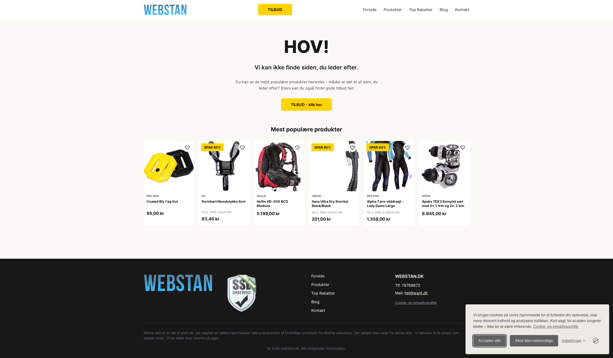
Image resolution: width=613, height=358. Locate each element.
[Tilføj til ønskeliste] (187, 147)
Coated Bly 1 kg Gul (162, 201)
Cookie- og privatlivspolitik (416, 303)
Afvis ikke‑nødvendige (534, 341)
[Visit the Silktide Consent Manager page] (596, 341)
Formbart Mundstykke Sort (223, 201)
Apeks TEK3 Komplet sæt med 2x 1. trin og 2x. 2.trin (443, 203)
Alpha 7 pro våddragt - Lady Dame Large (385, 203)
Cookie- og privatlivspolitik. (556, 326)
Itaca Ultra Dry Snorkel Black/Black (330, 203)
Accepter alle (489, 341)
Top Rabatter (420, 9)
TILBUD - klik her (306, 104)
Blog (444, 9)
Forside (369, 9)
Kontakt (462, 9)
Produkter (393, 9)
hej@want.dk (416, 293)
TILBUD (275, 9)
